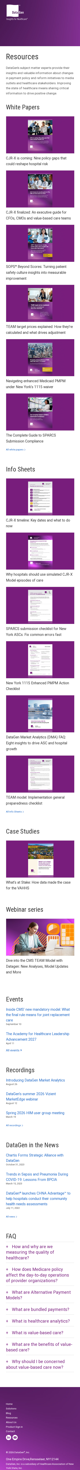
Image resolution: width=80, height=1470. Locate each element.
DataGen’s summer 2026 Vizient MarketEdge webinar (31, 1096)
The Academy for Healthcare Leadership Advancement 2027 (37, 1036)
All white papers (14, 449)
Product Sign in (14, 1426)
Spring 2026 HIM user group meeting (35, 1113)
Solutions (11, 1408)
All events (14, 1050)
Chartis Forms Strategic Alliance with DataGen (34, 1158)
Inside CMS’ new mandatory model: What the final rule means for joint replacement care (38, 1014)
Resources (11, 1417)
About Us (11, 1422)
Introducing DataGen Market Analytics (35, 1080)
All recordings (13, 1125)
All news (10, 1216)
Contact (10, 1431)
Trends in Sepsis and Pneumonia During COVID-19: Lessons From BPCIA (37, 1177)
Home (9, 1404)
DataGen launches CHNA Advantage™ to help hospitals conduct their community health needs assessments (38, 1198)
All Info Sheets (14, 811)
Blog (8, 1413)
